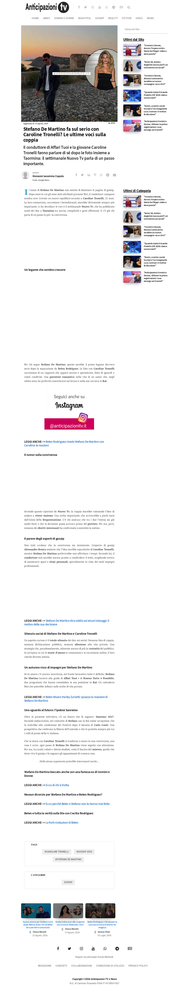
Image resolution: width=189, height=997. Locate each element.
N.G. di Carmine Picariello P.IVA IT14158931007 (94, 983)
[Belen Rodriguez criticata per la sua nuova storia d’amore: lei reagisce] (100, 910)
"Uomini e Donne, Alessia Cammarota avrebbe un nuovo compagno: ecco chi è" (155, 80)
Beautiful (84, 18)
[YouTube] (101, 7)
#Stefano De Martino (68, 859)
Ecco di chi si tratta (57, 785)
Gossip (99, 18)
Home (35, 18)
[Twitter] (87, 7)
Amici (46, 18)
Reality (113, 18)
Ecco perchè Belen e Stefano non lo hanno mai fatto (78, 804)
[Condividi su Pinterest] (97, 174)
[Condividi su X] (84, 174)
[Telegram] (115, 7)
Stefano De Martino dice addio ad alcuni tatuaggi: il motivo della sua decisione (66, 622)
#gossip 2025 (84, 852)
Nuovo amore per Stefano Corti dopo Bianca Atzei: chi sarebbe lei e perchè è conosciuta (38, 924)
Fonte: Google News (40, 180)
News (150, 18)
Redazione (44, 966)
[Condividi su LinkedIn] (91, 174)
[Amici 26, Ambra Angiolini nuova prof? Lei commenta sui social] (132, 65)
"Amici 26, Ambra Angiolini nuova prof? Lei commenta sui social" (156, 64)
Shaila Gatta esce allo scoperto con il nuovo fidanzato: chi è (70, 923)
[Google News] (123, 7)
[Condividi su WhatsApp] (103, 174)
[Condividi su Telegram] (109, 174)
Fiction (126, 18)
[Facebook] (81, 7)
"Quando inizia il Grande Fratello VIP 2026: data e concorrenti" (155, 95)
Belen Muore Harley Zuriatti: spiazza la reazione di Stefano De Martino (66, 699)
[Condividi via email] (116, 174)
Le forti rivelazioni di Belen (62, 822)
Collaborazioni (81, 966)
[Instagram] (94, 7)
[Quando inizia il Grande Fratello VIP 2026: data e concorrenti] (132, 95)
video (139, 18)
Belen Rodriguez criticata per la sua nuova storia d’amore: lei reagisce (102, 924)
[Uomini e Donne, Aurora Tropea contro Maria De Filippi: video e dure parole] (132, 50)
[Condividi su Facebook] (78, 174)
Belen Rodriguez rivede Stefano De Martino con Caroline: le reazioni (64, 443)
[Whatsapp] (108, 7)
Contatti (61, 966)
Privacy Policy (138, 966)
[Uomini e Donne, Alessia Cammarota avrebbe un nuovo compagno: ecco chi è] (132, 80)
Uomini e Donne (64, 18)
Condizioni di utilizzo (110, 966)
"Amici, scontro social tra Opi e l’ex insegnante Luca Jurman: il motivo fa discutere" (155, 110)
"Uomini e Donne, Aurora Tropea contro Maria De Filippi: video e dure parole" (155, 49)
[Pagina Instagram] (69, 409)
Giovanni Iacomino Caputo (48, 176)
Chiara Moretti (39, 932)
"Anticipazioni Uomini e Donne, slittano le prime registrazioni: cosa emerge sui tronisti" (155, 125)
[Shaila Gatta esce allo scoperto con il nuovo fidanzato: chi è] (68, 910)
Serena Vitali (104, 932)
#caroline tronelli (57, 852)
